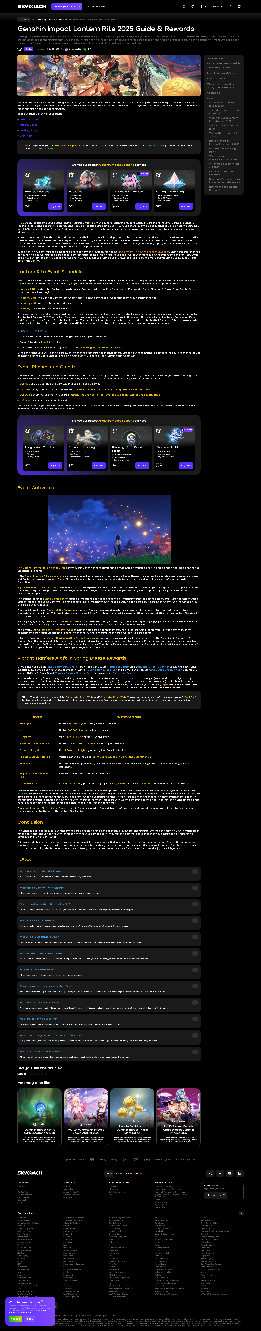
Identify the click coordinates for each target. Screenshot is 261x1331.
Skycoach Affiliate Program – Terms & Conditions (172, 1196)
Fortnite (158, 1245)
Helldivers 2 (114, 1253)
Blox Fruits (67, 1226)
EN (214, 7)
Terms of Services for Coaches (169, 1189)
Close (29, 1319)
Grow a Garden (24, 1250)
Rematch (21, 1275)
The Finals (205, 1283)
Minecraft (113, 1259)
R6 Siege (67, 1272)
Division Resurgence (118, 1237)
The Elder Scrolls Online (165, 1283)
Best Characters (29, 119)
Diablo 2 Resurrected (164, 1234)
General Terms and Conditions (168, 1186)
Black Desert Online (210, 1223)
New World (113, 1264)
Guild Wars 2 (206, 1250)
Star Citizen (114, 1280)
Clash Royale (115, 1229)
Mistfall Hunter (161, 1259)
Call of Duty (206, 1226)
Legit (19, 1203)
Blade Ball (21, 1226)
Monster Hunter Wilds (118, 1261)
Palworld (112, 1267)
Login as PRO (114, 1186)
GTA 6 (157, 1250)
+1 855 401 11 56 (211, 1186)
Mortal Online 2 (161, 1261)
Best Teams (27, 136)
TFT (110, 1283)
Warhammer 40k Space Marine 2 (169, 1289)
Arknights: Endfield (71, 1223)
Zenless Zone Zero (117, 1297)
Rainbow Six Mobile (163, 1272)
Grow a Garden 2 (70, 1250)
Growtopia (113, 1250)
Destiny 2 (67, 1234)
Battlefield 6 (115, 1223)
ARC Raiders (206, 1220)
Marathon (21, 1259)
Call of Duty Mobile (25, 1229)
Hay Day (21, 1253)
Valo (19, 1289)
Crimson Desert (208, 1229)
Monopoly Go (69, 1261)
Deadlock (159, 1231)
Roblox (158, 1275)
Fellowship (205, 1242)
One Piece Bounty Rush (211, 1264)
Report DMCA (161, 1205)
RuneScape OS (161, 1278)
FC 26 (157, 1242)
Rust (203, 1278)
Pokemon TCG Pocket (73, 1269)
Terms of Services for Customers (170, 1192)
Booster (67, 1186)
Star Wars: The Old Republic (167, 1280)
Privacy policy (161, 1200)
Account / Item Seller (72, 1192)
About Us (21, 1186)
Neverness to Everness (73, 1264)
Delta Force (22, 1234)
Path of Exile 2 (207, 1267)
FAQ (110, 1195)
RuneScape (68, 1278)
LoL (110, 1256)
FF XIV (20, 1245)
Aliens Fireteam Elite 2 (73, 1220)
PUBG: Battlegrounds (164, 1269)
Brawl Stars (160, 1226)
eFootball (67, 1239)
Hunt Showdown (208, 1253)
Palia (65, 1267)
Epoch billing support (118, 1192)
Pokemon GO (23, 1269)
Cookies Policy (24, 1312)
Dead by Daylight (116, 1231)
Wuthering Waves (71, 1297)
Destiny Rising (115, 1234)
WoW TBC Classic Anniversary (214, 1294)
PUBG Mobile (114, 1269)
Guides (29, 49)
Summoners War (24, 1283)
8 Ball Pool (21, 1218)
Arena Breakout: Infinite (28, 1223)
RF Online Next (115, 1275)
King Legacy (22, 1256)
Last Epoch (68, 1256)
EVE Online (68, 1242)
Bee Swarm (160, 1223)
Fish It (112, 1245)
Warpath (204, 1289)
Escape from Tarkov (209, 1239)
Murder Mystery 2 (208, 1261)
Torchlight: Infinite (163, 1286)
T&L (65, 1283)
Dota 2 (158, 1237)
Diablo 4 (204, 1234)
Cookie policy (161, 1202)
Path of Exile (160, 1267)
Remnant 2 (68, 1275)
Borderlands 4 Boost (118, 1226)
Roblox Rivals (206, 1275)
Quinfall (20, 1272)
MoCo (19, 1261)
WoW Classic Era (24, 1294)
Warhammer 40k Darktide (120, 1289)
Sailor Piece (22, 1280)
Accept (15, 1319)
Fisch (65, 1245)
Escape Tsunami (24, 1242)
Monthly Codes (28, 125)
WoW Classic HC (70, 1294)
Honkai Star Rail (162, 1253)
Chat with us (213, 1195)
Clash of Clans (69, 1229)
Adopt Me (159, 1218)
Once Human (160, 1264)
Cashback (21, 1200)
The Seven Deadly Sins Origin (122, 1286)
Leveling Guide (28, 130)
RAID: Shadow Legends (119, 1272)
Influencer (68, 1197)
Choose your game (65, 6)
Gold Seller (68, 1189)
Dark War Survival (70, 1231)
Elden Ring (113, 1239)
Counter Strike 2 (162, 1229)
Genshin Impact (162, 1248)
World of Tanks (161, 1291)
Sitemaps (113, 1189)
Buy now (55, 206)
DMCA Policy (160, 1208)
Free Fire (67, 1248)
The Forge (67, 1286)
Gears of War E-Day (118, 1248)
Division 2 (67, 1237)
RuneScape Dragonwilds (119, 1278)
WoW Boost (206, 1291)
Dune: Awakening (24, 1239)
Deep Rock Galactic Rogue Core (215, 1231)
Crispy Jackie (75, 49)
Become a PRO (23, 1197)
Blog (19, 1189)
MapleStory (206, 1256)
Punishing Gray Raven (210, 1269)
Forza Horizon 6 (24, 1248)
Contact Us (22, 1192)
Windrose (113, 1291)
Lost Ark (158, 1256)
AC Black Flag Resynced (119, 1218)
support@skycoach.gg (214, 1189)
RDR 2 (203, 1272)
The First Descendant (27, 1286)
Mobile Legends (208, 1259)
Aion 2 (203, 1218)
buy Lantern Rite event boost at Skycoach (144, 251)
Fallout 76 (113, 1242)
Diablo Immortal (24, 1237)
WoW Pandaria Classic (118, 1294)
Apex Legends (161, 1220)
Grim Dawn (205, 1248)
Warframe (67, 1289)
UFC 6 (203, 1286)
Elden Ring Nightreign (164, 1239)
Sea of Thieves (70, 1280)
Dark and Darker (24, 1231)
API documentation (26, 1195)
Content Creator (71, 1195)
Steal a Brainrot (208, 1280)
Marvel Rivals (69, 1259)
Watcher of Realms (26, 1291)
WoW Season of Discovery (166, 1294)
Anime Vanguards (116, 1220)
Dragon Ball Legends (210, 1237)
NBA (19, 1264)
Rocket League (24, 1278)
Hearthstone (69, 1253)
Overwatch (22, 1267)
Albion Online (23, 1220)
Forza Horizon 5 (208, 1245)
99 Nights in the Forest (73, 1218)
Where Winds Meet (71, 1291)
